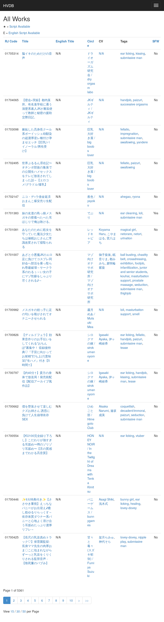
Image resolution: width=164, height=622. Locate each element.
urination (126, 238)
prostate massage (132, 282)
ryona (136, 196)
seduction (141, 284)
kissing (140, 53)
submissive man (131, 57)
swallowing (127, 142)
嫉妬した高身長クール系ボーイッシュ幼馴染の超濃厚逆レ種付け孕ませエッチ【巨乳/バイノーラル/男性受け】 (37, 140)
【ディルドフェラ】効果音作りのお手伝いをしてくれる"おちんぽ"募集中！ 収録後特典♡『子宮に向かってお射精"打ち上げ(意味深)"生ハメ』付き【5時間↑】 (37, 350)
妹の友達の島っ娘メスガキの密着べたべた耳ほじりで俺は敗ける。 (37, 217)
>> (87, 600)
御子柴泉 (105, 254)
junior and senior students (133, 269)
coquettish (127, 406)
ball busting (128, 254)
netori (137, 234)
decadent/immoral (132, 410)
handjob (125, 100)
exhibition (126, 263)
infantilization (129, 267)
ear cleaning (128, 213)
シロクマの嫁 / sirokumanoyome (91, 348)
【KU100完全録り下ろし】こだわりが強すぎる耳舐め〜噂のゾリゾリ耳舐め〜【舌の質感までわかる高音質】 (37, 444)
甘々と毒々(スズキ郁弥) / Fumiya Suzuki (90, 556)
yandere (142, 142)
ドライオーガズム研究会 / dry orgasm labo (91, 72)
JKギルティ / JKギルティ (90, 110)
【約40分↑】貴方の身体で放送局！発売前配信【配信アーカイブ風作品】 (37, 379)
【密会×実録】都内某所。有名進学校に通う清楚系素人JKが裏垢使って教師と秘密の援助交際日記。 (37, 108)
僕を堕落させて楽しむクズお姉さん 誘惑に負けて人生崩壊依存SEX (37, 412)
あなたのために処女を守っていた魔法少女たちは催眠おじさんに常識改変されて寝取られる (37, 238)
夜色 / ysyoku (91, 200)
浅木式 (103, 503)
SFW (155, 41)
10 (71, 600)
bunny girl (127, 499)
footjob (139, 263)
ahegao (125, 196)
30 (18, 611)
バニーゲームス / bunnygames (91, 512)
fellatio (124, 129)
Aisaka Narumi (104, 408)
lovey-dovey (128, 508)
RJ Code (11, 41)
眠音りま (107, 256)
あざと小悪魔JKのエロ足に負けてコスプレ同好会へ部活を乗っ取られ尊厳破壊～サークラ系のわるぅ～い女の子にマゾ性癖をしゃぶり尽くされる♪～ (37, 267)
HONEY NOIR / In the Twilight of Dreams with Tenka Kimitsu (91, 463)
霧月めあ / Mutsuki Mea (91, 318)
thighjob (125, 293)
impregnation (129, 133)
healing (135, 503)
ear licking (127, 53)
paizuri (137, 100)
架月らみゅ (106, 537)
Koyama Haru (104, 231)
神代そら (105, 541)
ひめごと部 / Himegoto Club (90, 417)
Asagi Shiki (106, 499)
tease (124, 347)
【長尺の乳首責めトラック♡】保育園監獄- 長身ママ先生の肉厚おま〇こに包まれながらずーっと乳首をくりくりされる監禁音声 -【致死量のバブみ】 (37, 550)
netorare (126, 234)
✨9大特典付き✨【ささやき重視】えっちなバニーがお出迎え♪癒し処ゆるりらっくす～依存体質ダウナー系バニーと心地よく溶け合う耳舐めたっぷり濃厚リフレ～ (37, 514)
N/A (101, 53)
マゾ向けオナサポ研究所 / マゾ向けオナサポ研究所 (90, 278)
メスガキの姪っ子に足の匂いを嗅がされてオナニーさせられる (37, 313)
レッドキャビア (90, 235)
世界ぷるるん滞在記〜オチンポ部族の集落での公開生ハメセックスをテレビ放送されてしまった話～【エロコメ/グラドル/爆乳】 (37, 173)
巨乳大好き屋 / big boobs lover (91, 142)
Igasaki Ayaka (103, 337)
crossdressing (136, 259)
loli (140, 213)
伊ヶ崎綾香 (107, 341)
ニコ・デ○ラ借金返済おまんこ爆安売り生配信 (37, 200)
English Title (65, 41)
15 (12, 611)
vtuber (140, 435)
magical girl (128, 229)
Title (25, 41)
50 (24, 611)
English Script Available (24, 33)
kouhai (124, 276)
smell (135, 314)
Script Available (19, 26)
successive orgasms (134, 104)
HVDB (8, 5)
